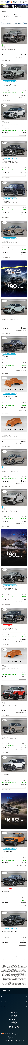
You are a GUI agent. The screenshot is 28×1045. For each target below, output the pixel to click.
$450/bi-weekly (22, 135)
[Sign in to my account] (26, 2)
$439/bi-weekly (22, 370)
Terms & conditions (15, 1040)
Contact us (14, 1012)
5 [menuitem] (16, 956)
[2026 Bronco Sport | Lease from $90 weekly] (14, 547)
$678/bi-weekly (22, 175)
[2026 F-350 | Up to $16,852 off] (14, 811)
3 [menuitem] (11, 956)
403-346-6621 (14, 1016)
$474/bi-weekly (22, 330)
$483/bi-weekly (22, 483)
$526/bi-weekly (22, 57)
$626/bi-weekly (22, 712)
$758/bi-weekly (22, 443)
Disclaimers (7, 1040)
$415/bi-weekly (22, 214)
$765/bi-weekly (22, 601)
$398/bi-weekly (22, 905)
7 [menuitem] (21, 956)
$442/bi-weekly (22, 679)
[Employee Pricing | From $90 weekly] (14, 278)
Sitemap (16, 1042)
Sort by (15, 14)
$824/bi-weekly (22, 641)
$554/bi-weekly (22, 523)
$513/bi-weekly (22, 254)
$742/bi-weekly (22, 97)
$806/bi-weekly (22, 410)
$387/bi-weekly (22, 787)
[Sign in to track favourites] (25, 29)
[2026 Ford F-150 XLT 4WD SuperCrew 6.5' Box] (14, 35)
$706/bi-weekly (22, 945)
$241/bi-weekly (22, 865)
